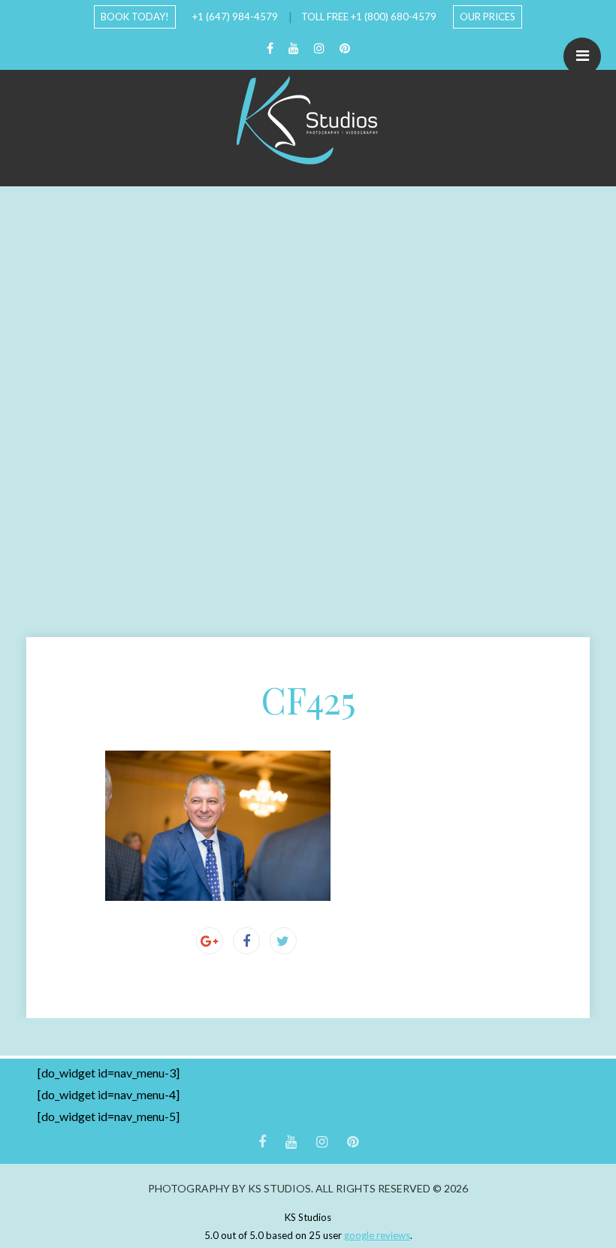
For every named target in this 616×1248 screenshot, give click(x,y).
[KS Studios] (308, 120)
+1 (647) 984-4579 (235, 17)
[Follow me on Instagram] (319, 48)
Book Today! (135, 17)
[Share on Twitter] (283, 940)
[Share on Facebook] (246, 940)
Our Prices (487, 17)
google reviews (377, 1235)
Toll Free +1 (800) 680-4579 (368, 17)
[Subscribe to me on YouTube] (293, 48)
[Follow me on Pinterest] (345, 48)
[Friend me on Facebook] (270, 48)
